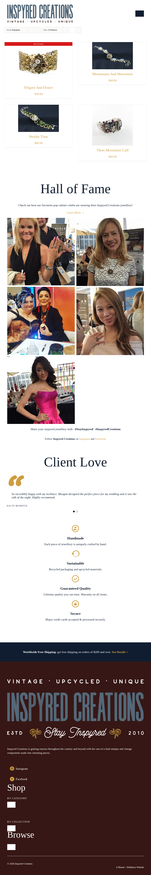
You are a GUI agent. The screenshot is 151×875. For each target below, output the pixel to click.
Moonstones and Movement (112, 74)
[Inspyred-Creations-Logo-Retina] (40, 6)
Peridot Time (38, 137)
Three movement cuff (112, 150)
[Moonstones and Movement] (112, 44)
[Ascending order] (38, 30)
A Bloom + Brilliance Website (130, 867)
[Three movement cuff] (112, 107)
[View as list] (78, 30)
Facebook (100, 438)
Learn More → (75, 212)
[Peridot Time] (38, 107)
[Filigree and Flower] (38, 44)
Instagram (84, 438)
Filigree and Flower (38, 88)
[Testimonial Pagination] (74, 511)
